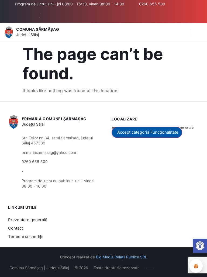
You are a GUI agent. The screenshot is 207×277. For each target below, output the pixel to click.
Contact (15, 228)
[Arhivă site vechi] (58, 15)
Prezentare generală (27, 219)
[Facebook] (50, 15)
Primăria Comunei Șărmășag (54, 118)
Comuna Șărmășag (37, 29)
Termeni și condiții (25, 236)
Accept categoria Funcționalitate (147, 132)
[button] (184, 32)
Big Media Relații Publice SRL (121, 257)
